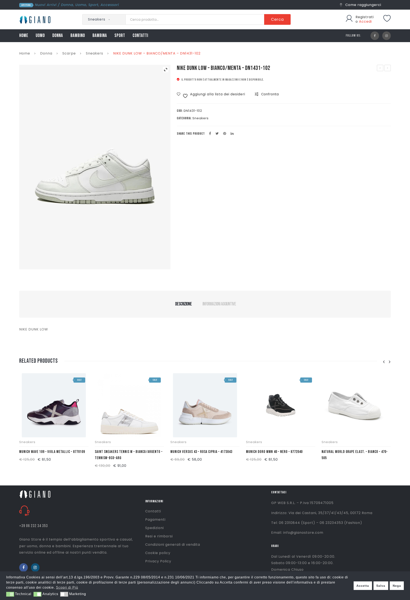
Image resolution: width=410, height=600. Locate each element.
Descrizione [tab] (183, 304)
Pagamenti (155, 519)
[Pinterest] (224, 133)
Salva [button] (380, 585)
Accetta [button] (362, 585)
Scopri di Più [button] (67, 587)
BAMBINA (99, 35)
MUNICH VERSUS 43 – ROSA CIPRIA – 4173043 (201, 452)
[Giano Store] (35, 19)
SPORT (119, 35)
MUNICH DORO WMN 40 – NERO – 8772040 (274, 452)
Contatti (153, 511)
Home (24, 53)
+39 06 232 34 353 (33, 525)
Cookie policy (157, 552)
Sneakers (94, 53)
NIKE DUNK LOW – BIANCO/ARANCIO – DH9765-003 (388, 68)
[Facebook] (374, 35)
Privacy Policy (158, 561)
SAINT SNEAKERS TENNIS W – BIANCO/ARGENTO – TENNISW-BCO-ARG (129, 455)
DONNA (57, 35)
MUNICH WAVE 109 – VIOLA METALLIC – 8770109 (52, 452)
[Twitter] (217, 133)
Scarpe (69, 53)
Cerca (277, 19)
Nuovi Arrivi (46, 4)
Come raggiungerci (362, 4)
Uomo (80, 4)
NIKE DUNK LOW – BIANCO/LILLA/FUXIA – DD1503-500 (380, 68)
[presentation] (383, 362)
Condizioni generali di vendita (172, 544)
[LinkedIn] (232, 133)
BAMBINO (77, 35)
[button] (10, 594)
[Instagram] (386, 35)
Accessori (110, 4)
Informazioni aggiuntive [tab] (219, 304)
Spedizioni (154, 527)
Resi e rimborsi (159, 536)
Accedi (365, 21)
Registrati (365, 17)
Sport (93, 4)
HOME (23, 35)
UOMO (40, 35)
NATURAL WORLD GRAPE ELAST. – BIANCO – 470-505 (355, 455)
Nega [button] (397, 585)
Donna (67, 4)
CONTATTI (140, 35)
